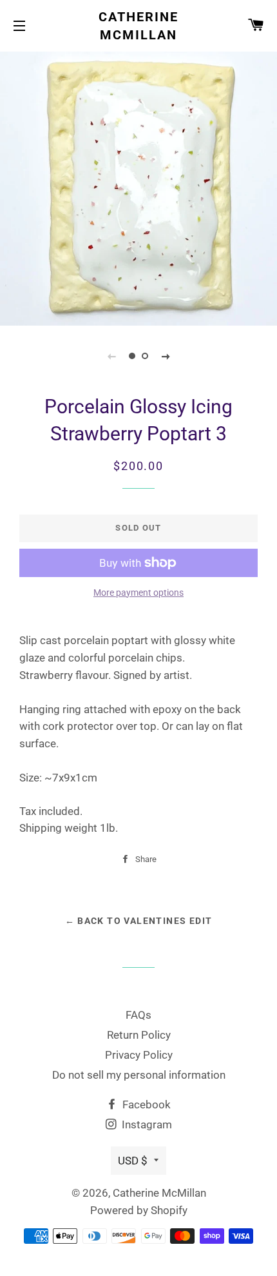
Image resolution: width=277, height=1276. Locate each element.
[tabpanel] (138, 187)
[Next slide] (165, 356)
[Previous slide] (111, 356)
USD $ (133, 1160)
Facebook (145, 1104)
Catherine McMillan (138, 26)
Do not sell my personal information (138, 1074)
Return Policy (139, 1034)
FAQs (138, 1014)
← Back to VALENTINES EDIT (139, 921)
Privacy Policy (139, 1054)
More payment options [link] (138, 592)
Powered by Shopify (138, 1210)
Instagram (145, 1124)
